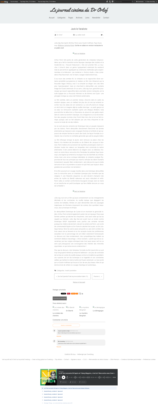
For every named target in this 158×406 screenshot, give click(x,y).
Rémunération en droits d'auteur (98, 359)
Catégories (61, 18)
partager (74, 382)
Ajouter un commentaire (66, 325)
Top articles (58, 359)
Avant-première (70, 270)
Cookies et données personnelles (131, 359)
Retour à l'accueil (79, 282)
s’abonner (64, 382)
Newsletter (96, 18)
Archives (79, 18)
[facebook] (107, 2)
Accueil (51, 18)
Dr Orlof (13, 359)
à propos (83, 382)
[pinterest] (113, 2)
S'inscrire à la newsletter (59, 298)
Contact (106, 18)
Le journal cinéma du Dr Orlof (79, 9)
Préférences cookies (149, 359)
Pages (70, 18)
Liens (87, 18)
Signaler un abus (76, 359)
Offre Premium (114, 359)
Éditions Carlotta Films (66, 45)
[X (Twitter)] (110, 2)
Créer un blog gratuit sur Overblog (42, 359)
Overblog (90, 354)
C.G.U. (85, 359)
